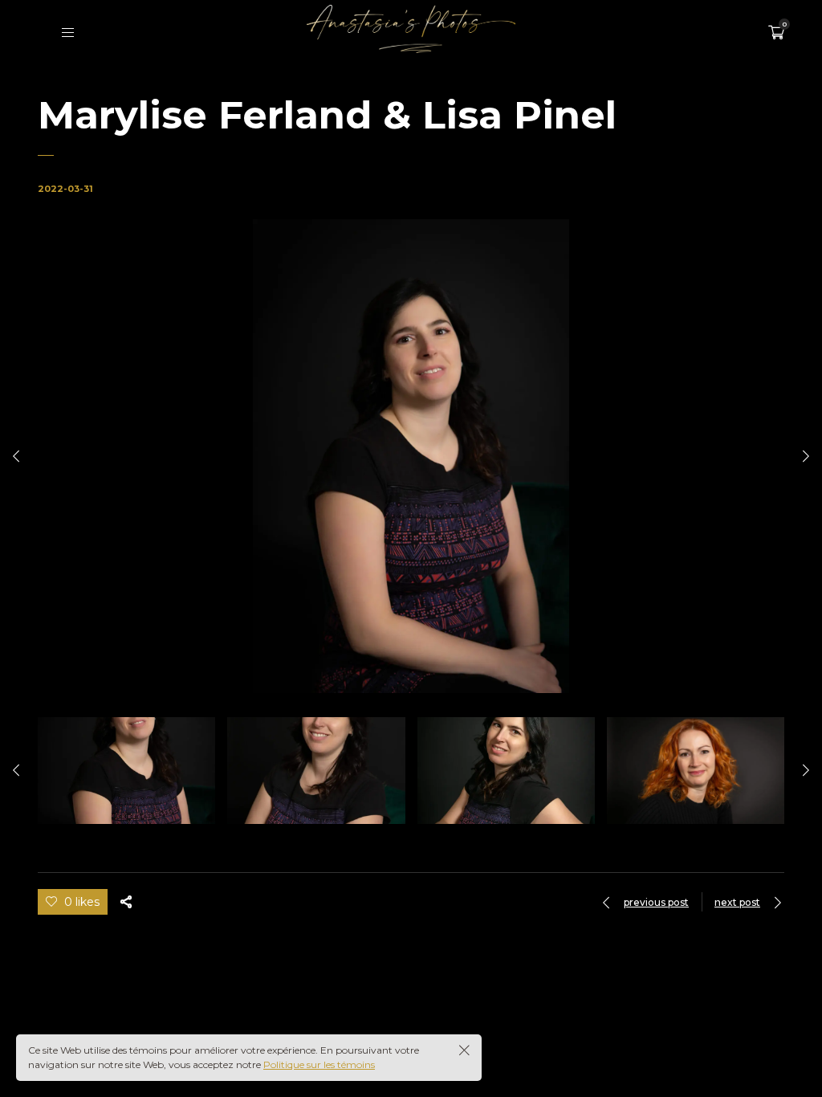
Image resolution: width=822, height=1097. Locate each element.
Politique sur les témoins (319, 1064)
